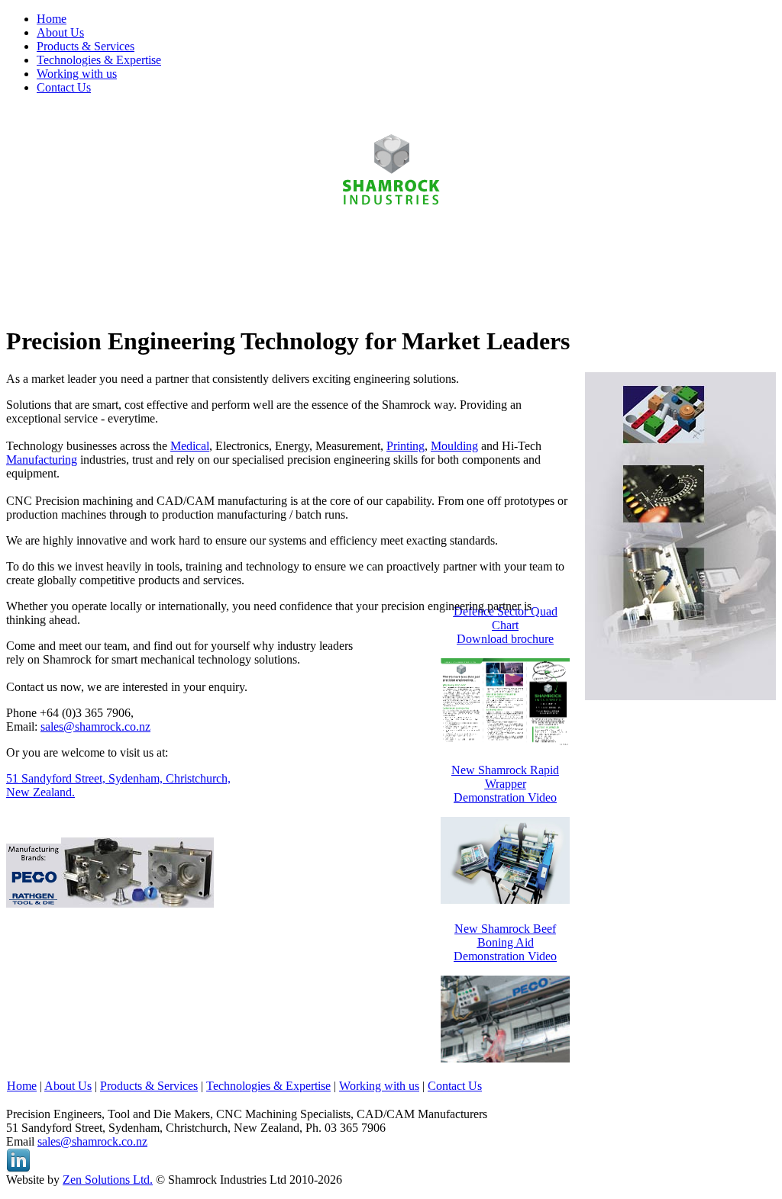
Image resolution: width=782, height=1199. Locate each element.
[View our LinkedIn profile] (18, 1168)
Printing (405, 445)
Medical (189, 445)
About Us (68, 1085)
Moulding (454, 445)
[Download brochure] (505, 741)
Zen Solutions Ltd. (108, 1179)
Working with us (379, 1085)
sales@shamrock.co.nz (95, 726)
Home (22, 1085)
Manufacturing (41, 459)
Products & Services (149, 1085)
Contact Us (455, 1085)
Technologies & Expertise (268, 1085)
